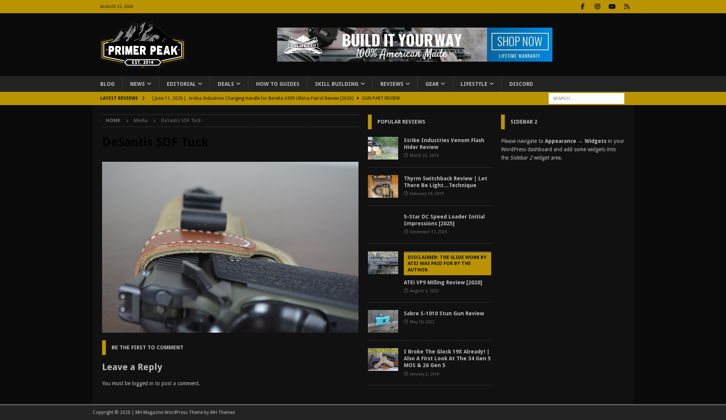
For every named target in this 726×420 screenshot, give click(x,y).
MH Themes (222, 412)
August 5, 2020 (424, 290)
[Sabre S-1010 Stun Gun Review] (383, 321)
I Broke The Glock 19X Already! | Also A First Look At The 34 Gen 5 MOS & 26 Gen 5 (447, 358)
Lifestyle (474, 84)
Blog (107, 84)
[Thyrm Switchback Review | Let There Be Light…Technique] (383, 186)
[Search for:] (586, 98)
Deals (226, 84)
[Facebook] (582, 6)
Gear (432, 84)
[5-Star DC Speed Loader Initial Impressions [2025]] (383, 224)
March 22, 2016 (424, 155)
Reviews (391, 84)
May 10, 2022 (422, 321)
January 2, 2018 (424, 374)
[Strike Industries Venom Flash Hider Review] (383, 148)
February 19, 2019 (427, 193)
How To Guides (277, 84)
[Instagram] (597, 6)
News (137, 84)
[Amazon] (627, 6)
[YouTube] (612, 6)
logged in (143, 383)
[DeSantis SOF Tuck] (230, 328)
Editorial (181, 84)
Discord (521, 84)
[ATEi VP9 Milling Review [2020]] (383, 262)
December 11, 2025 (428, 231)
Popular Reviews (401, 122)
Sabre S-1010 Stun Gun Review (444, 313)
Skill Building (336, 84)
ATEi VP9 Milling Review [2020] (445, 270)
